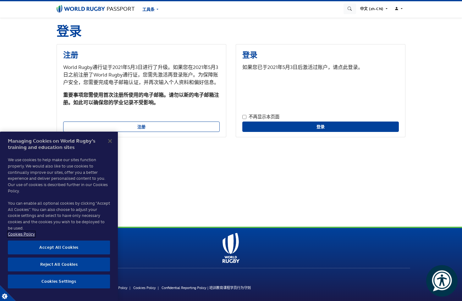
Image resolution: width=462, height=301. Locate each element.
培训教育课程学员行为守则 (230, 288)
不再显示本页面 (264, 117)
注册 (141, 126)
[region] (59, 216)
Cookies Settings (8, 293)
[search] (350, 8)
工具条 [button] (149, 9)
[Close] (110, 141)
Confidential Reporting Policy (184, 288)
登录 (320, 126)
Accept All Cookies (59, 247)
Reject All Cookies (59, 264)
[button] (373, 9)
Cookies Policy (144, 288)
